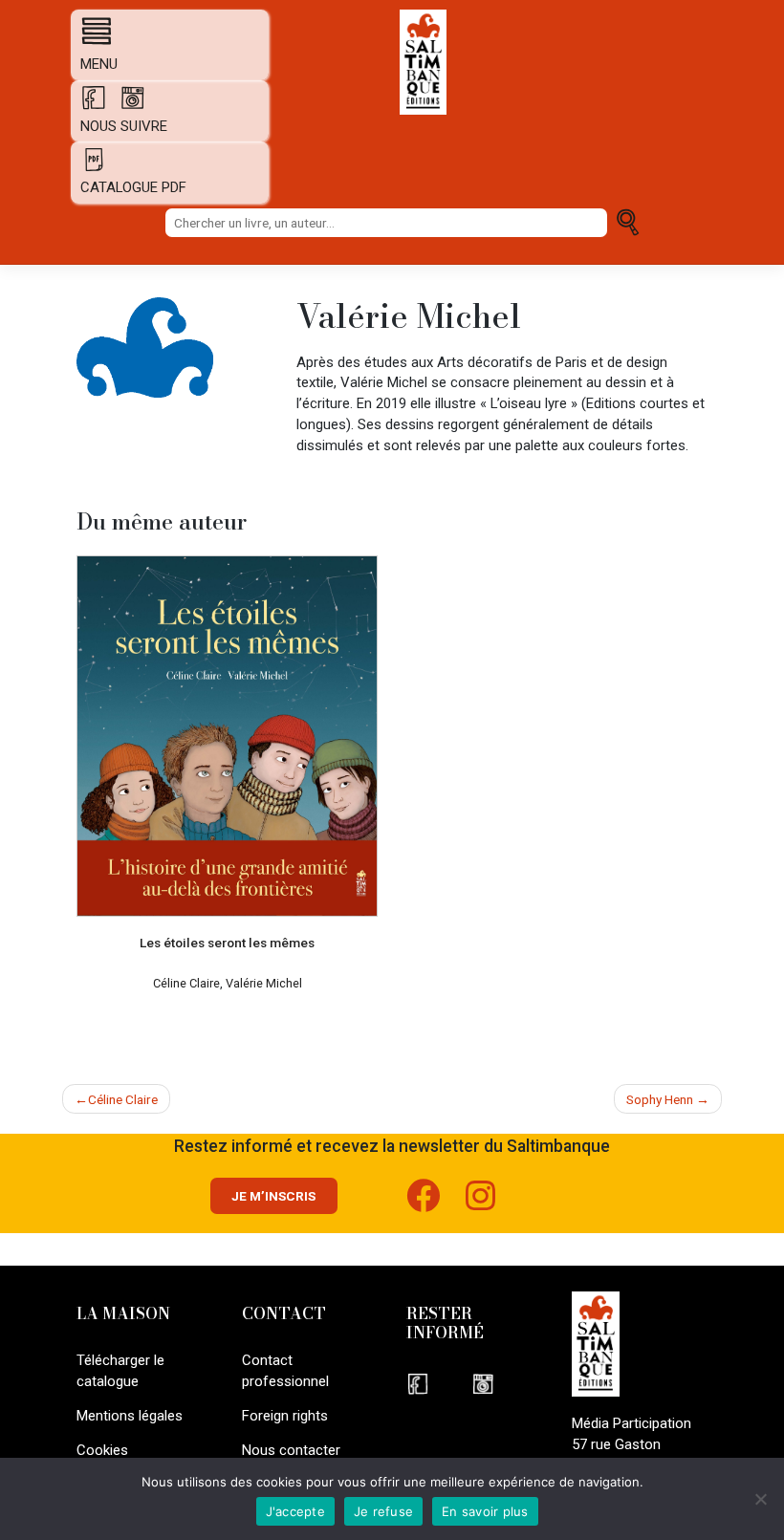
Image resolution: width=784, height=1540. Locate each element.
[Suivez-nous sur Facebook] (436, 1203)
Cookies (102, 1450)
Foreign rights (285, 1415)
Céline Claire (123, 1099)
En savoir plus (485, 1511)
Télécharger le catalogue (120, 1371)
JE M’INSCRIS (273, 1196)
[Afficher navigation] (92, 30)
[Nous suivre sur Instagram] (502, 1383)
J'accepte (295, 1511)
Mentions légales (129, 1415)
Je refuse (383, 1511)
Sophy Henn (659, 1099)
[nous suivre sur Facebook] (90, 106)
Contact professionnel (285, 1371)
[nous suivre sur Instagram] (127, 106)
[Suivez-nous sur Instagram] (493, 1203)
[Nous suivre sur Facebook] (438, 1383)
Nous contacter (291, 1450)
